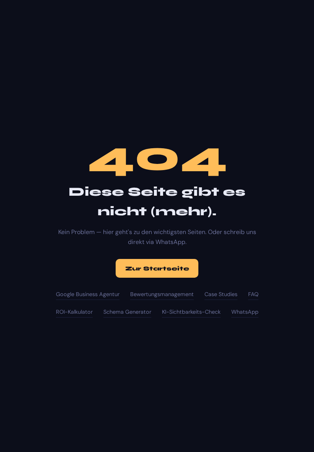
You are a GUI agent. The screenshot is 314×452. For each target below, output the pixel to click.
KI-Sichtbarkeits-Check (191, 311)
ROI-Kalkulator (74, 311)
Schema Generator (127, 311)
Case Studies (220, 294)
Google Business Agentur (87, 294)
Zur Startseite (157, 268)
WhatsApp (244, 311)
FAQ (253, 294)
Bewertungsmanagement (162, 294)
